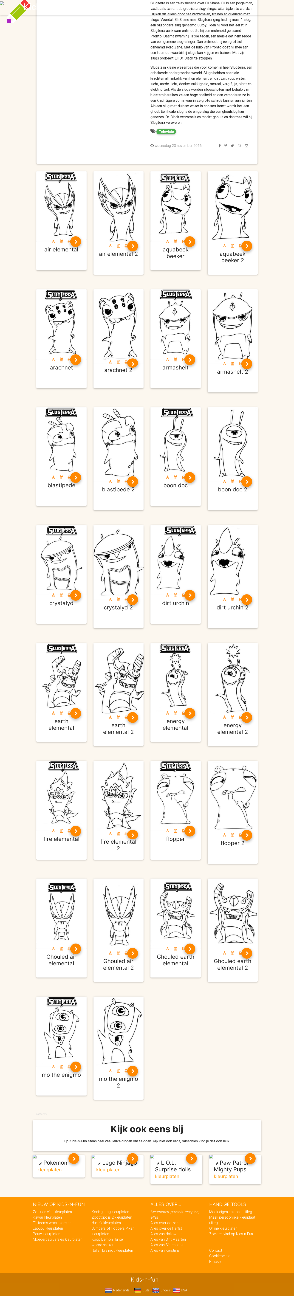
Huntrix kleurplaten (106, 1222)
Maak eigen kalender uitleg (230, 1211)
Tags (240, 7)
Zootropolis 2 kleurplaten (112, 1217)
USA (183, 1290)
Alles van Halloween (166, 1233)
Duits (145, 1290)
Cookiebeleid (219, 1256)
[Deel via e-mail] (246, 145)
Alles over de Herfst (166, 1228)
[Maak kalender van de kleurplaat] (61, 241)
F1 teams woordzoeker (52, 1222)
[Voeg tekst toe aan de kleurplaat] (53, 241)
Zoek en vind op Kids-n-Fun (231, 1233)
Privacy (215, 1261)
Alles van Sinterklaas (166, 1244)
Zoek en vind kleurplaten (52, 1211)
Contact (215, 1250)
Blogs (105, 7)
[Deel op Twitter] (232, 145)
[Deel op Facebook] (220, 145)
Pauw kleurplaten (46, 1233)
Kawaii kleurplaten (47, 1217)
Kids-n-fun (46, 7)
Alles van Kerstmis (165, 1250)
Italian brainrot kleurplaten (112, 1250)
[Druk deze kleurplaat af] (69, 241)
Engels (165, 1290)
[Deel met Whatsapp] (239, 145)
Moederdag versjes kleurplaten (57, 1239)
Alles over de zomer (166, 1222)
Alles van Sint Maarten (168, 1239)
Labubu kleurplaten (48, 1228)
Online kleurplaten (223, 1228)
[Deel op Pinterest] (225, 145)
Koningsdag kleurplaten (110, 1211)
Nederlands (121, 1290)
